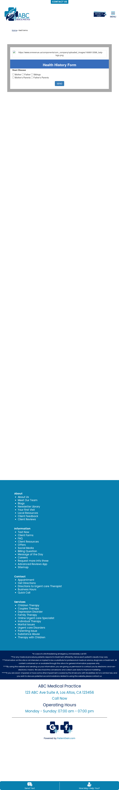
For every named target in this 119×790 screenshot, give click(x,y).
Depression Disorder (30, 611)
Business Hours (27, 589)
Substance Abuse (29, 634)
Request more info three (33, 560)
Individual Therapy (29, 621)
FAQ (20, 538)
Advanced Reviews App (32, 564)
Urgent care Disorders (31, 627)
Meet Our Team (27, 500)
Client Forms (25, 535)
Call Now (59, 698)
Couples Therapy (28, 608)
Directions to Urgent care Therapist (40, 586)
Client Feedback (28, 516)
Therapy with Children (31, 637)
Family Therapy (27, 615)
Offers (22, 545)
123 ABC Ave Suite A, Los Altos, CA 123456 (59, 692)
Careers (23, 557)
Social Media (26, 548)
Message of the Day (30, 554)
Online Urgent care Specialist (36, 618)
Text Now (23, 532)
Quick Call (24, 592)
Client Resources (28, 541)
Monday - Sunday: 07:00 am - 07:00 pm (59, 711)
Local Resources (28, 513)
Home (14, 30)
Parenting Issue (27, 631)
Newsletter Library (29, 506)
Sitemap (23, 567)
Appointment (26, 580)
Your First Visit (26, 510)
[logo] (17, 14)
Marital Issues (26, 624)
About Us (23, 497)
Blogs (21, 503)
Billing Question (27, 551)
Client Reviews (27, 519)
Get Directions (27, 583)
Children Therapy (28, 605)
